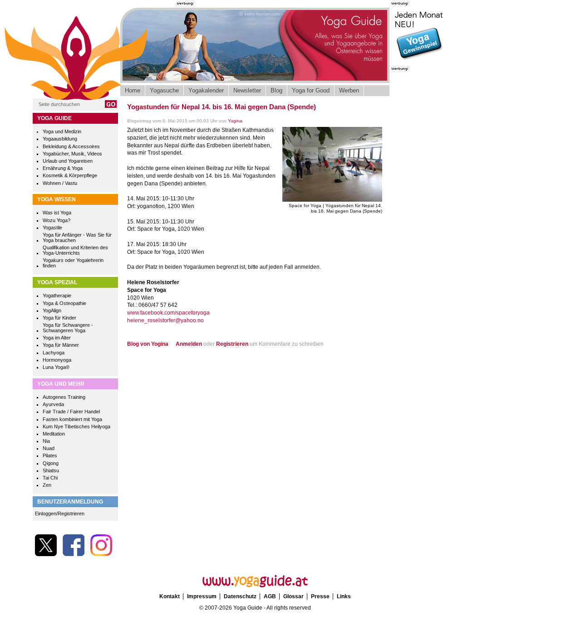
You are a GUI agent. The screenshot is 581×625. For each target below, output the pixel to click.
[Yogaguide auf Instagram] (101, 554)
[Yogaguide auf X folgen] (46, 554)
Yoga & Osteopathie (64, 303)
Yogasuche (164, 90)
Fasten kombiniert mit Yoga (72, 419)
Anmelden (189, 344)
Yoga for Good (311, 90)
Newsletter (247, 90)
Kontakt (169, 596)
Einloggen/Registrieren (59, 513)
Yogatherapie (57, 295)
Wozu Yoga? (56, 220)
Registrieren (232, 344)
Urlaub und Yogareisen (68, 161)
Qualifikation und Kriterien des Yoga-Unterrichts (75, 250)
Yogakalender (206, 90)
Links (344, 596)
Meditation (54, 433)
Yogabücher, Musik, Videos (72, 153)
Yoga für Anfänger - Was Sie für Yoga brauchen (77, 237)
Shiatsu (51, 470)
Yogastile (52, 227)
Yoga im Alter (57, 337)
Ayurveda (53, 404)
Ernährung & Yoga (63, 168)
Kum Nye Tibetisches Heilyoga (76, 426)
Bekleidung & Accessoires (71, 146)
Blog (276, 90)
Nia (46, 441)
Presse (320, 596)
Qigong (51, 463)
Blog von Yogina (147, 344)
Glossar (293, 596)
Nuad (48, 448)
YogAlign (52, 310)
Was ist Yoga (57, 212)
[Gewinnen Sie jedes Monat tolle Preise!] (419, 60)
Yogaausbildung (60, 138)
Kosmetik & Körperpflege (70, 175)
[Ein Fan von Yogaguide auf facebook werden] (73, 554)
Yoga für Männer (61, 345)
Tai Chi (50, 477)
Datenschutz (240, 596)
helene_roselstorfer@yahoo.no (165, 320)
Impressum (202, 596)
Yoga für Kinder (59, 317)
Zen (47, 485)
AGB (270, 596)
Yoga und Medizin (62, 131)
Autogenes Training (64, 397)
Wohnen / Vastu (60, 183)
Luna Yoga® (56, 367)
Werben (349, 90)
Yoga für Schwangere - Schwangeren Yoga (68, 327)
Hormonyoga (57, 360)
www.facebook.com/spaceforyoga (168, 313)
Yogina (235, 120)
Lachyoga (53, 352)
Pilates (50, 455)
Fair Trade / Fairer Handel (71, 411)
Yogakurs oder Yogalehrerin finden (73, 262)
